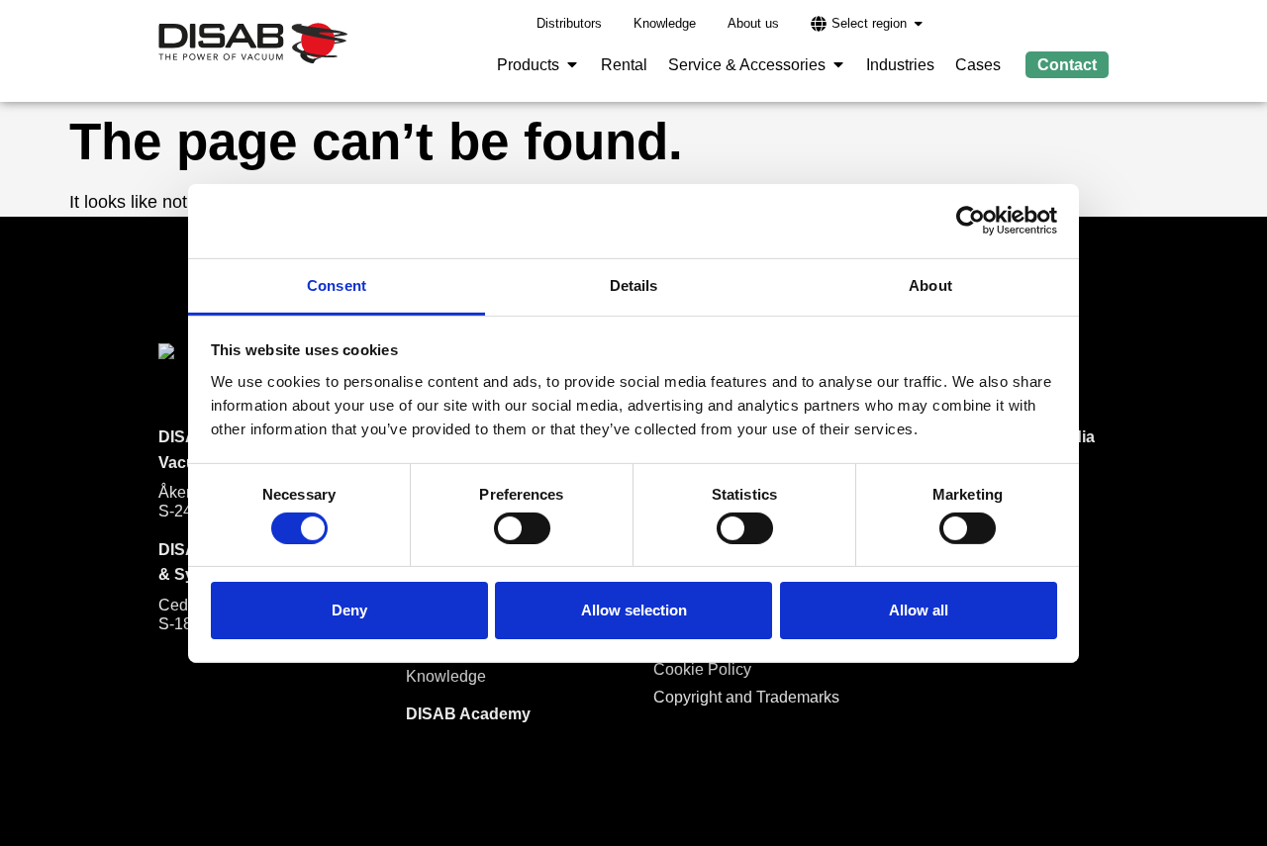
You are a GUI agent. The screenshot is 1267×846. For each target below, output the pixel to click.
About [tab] (930, 284)
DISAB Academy (468, 713)
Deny (349, 610)
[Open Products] (572, 64)
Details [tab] (634, 284)
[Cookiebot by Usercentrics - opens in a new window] (970, 220)
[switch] (522, 528)
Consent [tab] (336, 284)
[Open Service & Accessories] (838, 64)
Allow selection (634, 610)
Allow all (918, 610)
